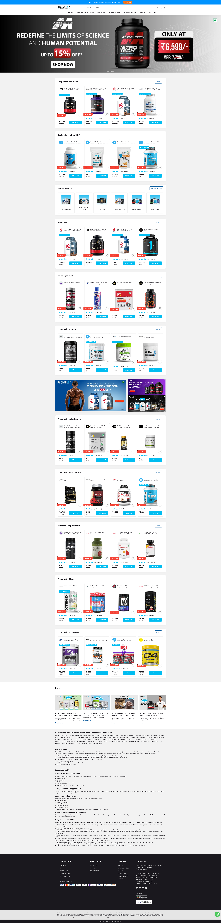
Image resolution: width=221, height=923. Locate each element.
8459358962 (142, 869)
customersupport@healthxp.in (153, 865)
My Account (94, 865)
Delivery (120, 871)
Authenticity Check (123, 868)
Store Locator (122, 873)
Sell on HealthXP (123, 876)
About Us (120, 865)
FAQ (61, 868)
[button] (158, 7)
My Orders (93, 868)
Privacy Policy (64, 871)
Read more (59, 723)
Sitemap (120, 879)
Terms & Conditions (65, 876)
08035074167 (147, 867)
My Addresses (94, 871)
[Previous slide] (54, 104)
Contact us (63, 865)
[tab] (107, 71)
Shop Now (127, 2)
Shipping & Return (65, 873)
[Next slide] (166, 104)
